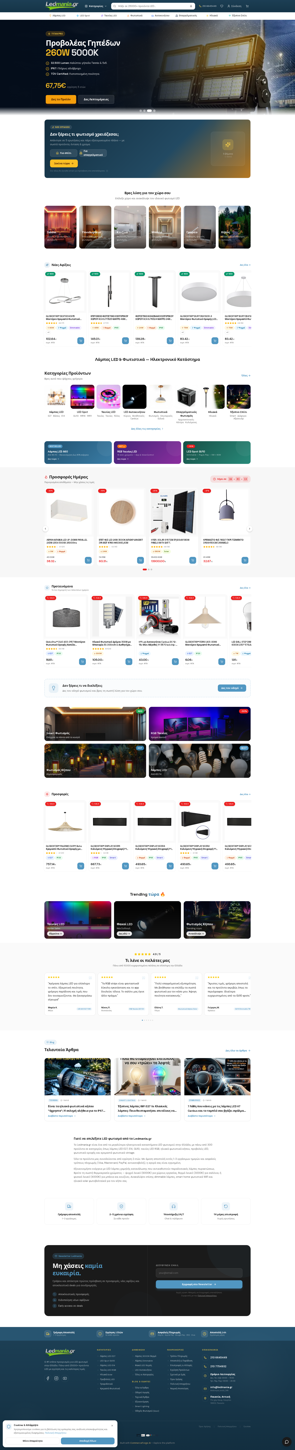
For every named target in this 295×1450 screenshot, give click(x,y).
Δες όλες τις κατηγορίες (145, 428)
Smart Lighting (142, 1406)
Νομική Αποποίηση (179, 1388)
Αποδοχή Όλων (87, 1440)
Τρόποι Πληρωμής (178, 1356)
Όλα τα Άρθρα (142, 1387)
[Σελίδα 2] (149, 569)
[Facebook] (47, 1378)
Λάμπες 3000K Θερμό (145, 1356)
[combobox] (153, 6)
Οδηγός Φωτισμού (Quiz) (147, 1411)
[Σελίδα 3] (151, 569)
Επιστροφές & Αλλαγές (181, 1365)
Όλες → (246, 375)
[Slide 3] (148, 111)
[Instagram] (56, 1378)
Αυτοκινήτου (162, 15)
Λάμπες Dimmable (144, 1360)
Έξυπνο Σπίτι (239, 15)
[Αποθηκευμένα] (222, 6)
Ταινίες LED (110, 15)
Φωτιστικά (136, 15)
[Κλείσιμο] (112, 1425)
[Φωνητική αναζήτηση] (191, 6)
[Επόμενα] (250, 529)
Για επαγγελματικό (93, 152)
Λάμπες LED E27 (107, 1356)
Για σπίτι (65, 153)
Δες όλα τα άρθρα (236, 1050)
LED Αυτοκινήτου (143, 1370)
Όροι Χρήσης (176, 1379)
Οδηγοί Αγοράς (142, 1392)
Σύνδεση (236, 6)
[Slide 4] (153, 111)
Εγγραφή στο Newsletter (197, 1284)
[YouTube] (64, 1378)
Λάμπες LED (59, 15)
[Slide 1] (140, 111)
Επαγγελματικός (188, 15)
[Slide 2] (144, 111)
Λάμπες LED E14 (107, 1365)
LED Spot (85, 15)
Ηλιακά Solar (106, 1374)
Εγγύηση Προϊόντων (179, 1370)
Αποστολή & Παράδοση (181, 1360)
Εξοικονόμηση (142, 1401)
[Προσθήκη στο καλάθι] (80, 340)
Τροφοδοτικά (106, 1384)
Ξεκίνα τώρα (62, 163)
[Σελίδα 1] (145, 569)
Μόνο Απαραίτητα (33, 1440)
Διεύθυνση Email (167, 1265)
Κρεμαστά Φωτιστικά (110, 1388)
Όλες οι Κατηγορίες (144, 1374)
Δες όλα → (245, 264)
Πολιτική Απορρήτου (207, 1295)
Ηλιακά (214, 15)
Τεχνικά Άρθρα (142, 1397)
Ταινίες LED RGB (108, 1370)
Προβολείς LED (107, 1379)
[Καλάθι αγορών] (247, 6)
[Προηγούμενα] (45, 529)
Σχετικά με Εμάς (177, 1374)
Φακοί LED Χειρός (143, 1365)
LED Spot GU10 (107, 1360)
